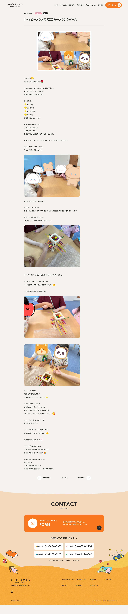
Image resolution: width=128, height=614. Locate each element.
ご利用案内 (79, 5)
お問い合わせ (111, 5)
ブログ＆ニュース (90, 5)
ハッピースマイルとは (60, 5)
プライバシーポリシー (16, 600)
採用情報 (100, 5)
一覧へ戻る (64, 477)
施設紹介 (71, 5)
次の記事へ (81, 477)
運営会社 (64, 585)
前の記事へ (47, 477)
